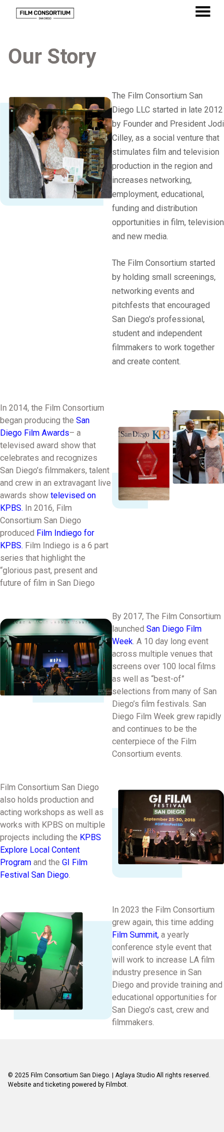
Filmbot (116, 1084)
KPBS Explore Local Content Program (50, 849)
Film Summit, (135, 935)
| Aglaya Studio (133, 1075)
